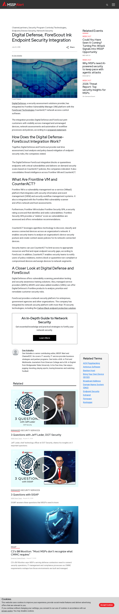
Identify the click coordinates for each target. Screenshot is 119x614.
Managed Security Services (25, 430)
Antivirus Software (91, 367)
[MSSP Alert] (13, 4)
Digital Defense (19, 103)
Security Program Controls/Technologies (47, 27)
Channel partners (20, 27)
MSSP (13, 547)
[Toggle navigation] (113, 5)
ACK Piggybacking (91, 363)
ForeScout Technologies (23, 110)
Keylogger (87, 402)
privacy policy (7, 611)
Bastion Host (89, 370)
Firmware (87, 398)
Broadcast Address (92, 381)
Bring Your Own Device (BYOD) (93, 375)
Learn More (44, 338)
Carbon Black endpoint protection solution (56, 308)
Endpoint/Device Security (24, 30)
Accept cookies (107, 605)
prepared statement (57, 130)
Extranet (87, 395)
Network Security (45, 30)
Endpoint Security (91, 391)
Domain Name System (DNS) (93, 386)
